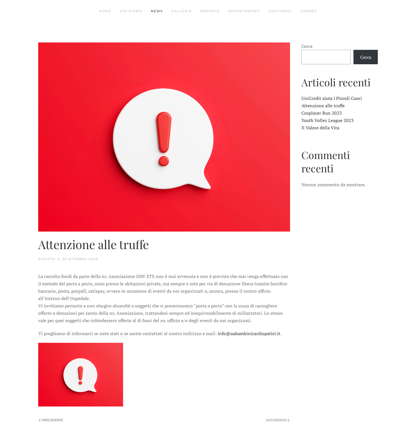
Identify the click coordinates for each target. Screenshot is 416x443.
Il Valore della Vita (320, 128)
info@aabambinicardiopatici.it (249, 333)
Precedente (52, 420)
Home (105, 11)
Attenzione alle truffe (323, 105)
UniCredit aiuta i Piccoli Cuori (331, 98)
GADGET (309, 11)
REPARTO (210, 11)
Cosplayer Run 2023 (321, 113)
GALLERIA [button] (181, 11)
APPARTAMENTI (244, 11)
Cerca (306, 46)
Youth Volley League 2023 (327, 120)
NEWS (157, 11)
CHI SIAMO (131, 11)
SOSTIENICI (280, 11)
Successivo (276, 420)
